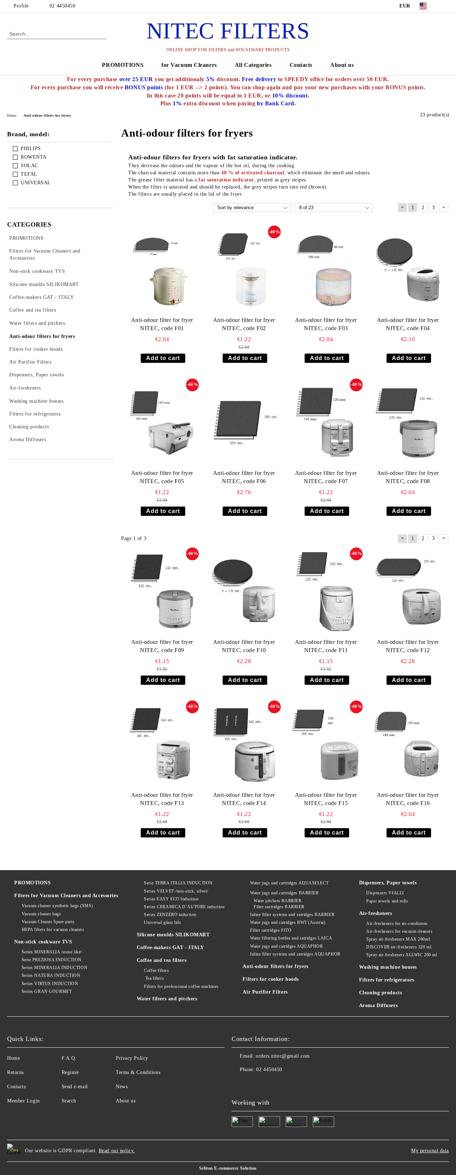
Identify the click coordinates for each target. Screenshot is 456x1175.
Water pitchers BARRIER (277, 900)
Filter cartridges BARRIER (279, 906)
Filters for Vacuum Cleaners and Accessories (66, 895)
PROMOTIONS (123, 65)
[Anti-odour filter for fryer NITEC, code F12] (408, 591)
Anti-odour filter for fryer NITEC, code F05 (162, 477)
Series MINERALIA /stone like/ (52, 951)
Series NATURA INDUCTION (51, 975)
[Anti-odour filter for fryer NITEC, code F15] (326, 744)
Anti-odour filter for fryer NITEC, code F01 (162, 324)
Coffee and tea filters (161, 960)
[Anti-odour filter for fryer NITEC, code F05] (162, 422)
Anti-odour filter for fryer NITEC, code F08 (408, 477)
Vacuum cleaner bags (41, 913)
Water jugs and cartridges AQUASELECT (289, 882)
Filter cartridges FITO (270, 930)
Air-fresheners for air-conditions (397, 923)
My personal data (430, 1150)
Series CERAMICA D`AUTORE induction (184, 906)
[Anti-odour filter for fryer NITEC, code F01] (162, 269)
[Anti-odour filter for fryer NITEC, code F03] (326, 269)
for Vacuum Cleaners (189, 65)
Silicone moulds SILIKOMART (173, 934)
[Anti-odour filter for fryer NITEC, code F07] (326, 422)
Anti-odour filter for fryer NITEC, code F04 (408, 324)
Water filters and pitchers (167, 998)
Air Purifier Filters (265, 992)
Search (69, 1100)
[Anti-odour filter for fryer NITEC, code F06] (244, 422)
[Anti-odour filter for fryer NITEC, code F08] (408, 422)
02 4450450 (63, 6)
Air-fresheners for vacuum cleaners (399, 931)
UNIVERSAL (36, 182)
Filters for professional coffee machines (181, 986)
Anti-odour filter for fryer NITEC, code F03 (326, 324)
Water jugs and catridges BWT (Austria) (287, 922)
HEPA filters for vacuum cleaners (53, 929)
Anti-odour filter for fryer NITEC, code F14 (244, 799)
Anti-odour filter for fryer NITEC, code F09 (162, 646)
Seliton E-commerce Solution (228, 1168)
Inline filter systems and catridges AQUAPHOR (295, 954)
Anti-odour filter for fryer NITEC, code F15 (326, 799)
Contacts (301, 65)
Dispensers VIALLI (385, 892)
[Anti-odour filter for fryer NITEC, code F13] (162, 744)
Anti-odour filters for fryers (275, 966)
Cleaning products (380, 992)
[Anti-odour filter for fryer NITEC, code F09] (162, 591)
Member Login (23, 1100)
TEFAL (29, 174)
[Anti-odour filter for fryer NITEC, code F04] (408, 269)
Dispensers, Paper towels (387, 882)
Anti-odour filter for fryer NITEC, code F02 (244, 324)
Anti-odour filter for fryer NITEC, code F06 (244, 477)
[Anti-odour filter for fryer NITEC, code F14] (244, 744)
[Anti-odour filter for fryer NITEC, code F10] (244, 591)
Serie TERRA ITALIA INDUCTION (178, 882)
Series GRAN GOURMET (47, 991)
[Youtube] (237, 1084)
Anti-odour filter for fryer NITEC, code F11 (326, 646)
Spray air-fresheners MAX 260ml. (398, 939)
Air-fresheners (375, 913)
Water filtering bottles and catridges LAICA (291, 938)
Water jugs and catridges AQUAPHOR (286, 946)
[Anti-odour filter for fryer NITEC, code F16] (408, 744)
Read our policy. (117, 1150)
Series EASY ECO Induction (171, 898)
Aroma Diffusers (378, 1005)
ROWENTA (34, 157)
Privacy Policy (132, 1058)
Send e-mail (75, 1086)
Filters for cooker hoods (271, 979)
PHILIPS (31, 148)
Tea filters (154, 978)
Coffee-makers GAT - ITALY (170, 947)
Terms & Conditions (138, 1072)
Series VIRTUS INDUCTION (50, 983)
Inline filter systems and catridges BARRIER (292, 914)
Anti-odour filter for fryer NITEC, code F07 (326, 477)
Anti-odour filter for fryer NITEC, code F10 (244, 646)
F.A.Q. (69, 1058)
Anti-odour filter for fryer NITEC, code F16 (408, 799)
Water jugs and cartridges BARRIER (284, 892)
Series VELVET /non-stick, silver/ (176, 891)
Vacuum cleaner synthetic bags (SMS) (57, 905)
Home (13, 1058)
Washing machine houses (388, 967)
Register (70, 1072)
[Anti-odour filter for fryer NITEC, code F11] (326, 591)
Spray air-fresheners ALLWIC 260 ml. (402, 954)
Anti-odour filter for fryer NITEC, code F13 (162, 799)
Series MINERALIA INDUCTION (54, 967)
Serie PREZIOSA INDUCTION (52, 959)
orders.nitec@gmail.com (283, 1056)
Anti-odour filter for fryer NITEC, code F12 (408, 646)
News (122, 1086)
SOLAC (29, 165)
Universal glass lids (162, 922)
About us (342, 65)
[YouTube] (445, 6)
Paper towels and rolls (387, 901)
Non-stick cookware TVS (43, 941)
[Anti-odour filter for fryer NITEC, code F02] (244, 269)
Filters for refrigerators (386, 980)
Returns (15, 1072)
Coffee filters (156, 970)
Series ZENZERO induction (170, 914)
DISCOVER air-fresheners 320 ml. (399, 946)
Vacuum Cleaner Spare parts (48, 921)
